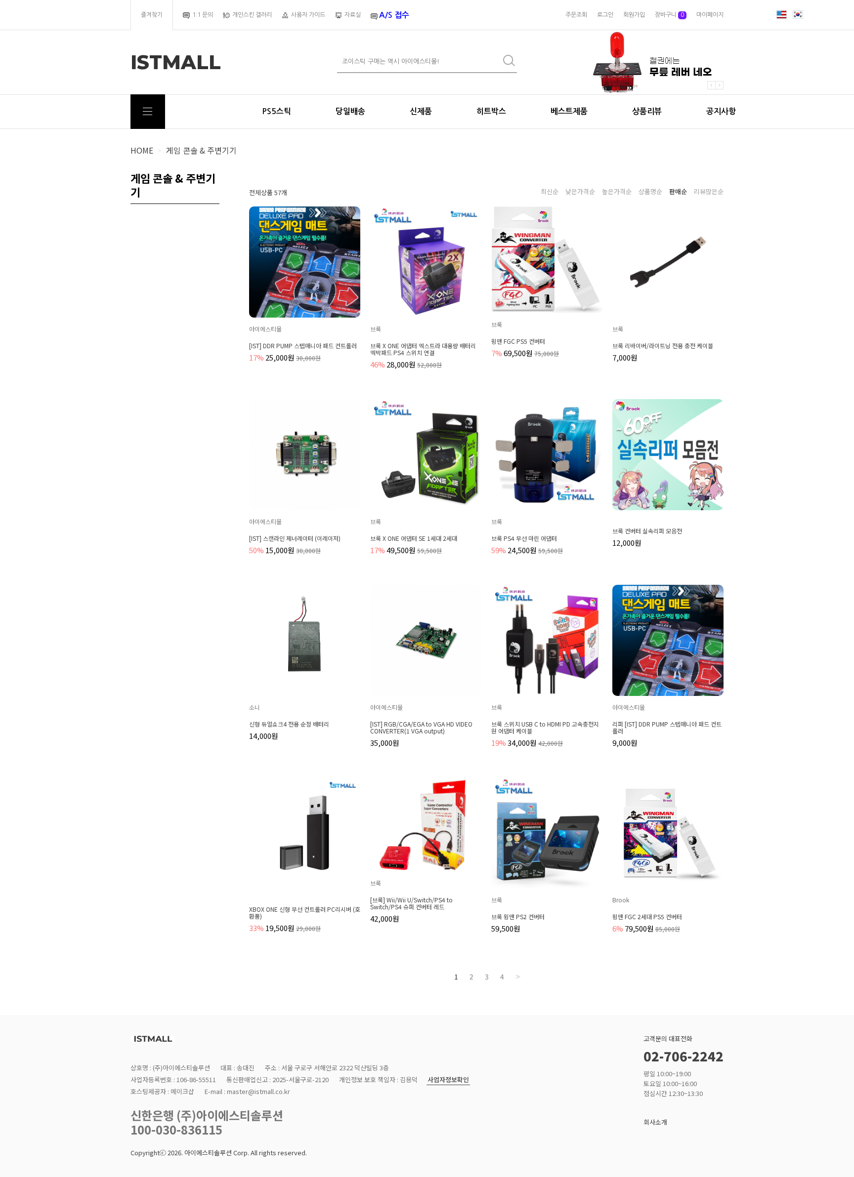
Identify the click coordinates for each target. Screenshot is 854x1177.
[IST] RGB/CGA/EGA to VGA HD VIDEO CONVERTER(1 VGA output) (421, 727)
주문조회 (576, 15)
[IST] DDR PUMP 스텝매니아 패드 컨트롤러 (303, 345)
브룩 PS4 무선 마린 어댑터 (524, 538)
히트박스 (491, 111)
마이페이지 (710, 15)
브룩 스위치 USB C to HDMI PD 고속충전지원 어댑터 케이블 (545, 727)
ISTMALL (175, 62)
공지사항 (721, 111)
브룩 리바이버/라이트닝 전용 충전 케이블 (662, 345)
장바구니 (669, 15)
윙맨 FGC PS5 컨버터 (518, 341)
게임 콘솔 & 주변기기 (201, 150)
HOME (141, 150)
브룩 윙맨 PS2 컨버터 (518, 916)
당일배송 (350, 111)
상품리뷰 (647, 111)
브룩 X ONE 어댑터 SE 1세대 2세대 (413, 538)
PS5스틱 (276, 111)
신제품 (421, 111)
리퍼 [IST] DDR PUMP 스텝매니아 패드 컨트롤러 (667, 727)
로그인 (605, 15)
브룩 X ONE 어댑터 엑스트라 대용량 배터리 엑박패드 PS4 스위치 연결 (423, 349)
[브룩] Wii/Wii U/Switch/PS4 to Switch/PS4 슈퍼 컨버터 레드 (411, 903)
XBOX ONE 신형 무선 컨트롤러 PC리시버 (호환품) (304, 913)
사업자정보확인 (448, 1080)
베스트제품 (569, 111)
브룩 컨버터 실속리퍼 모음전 (647, 531)
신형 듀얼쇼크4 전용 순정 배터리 (289, 724)
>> (516, 976)
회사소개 (655, 1122)
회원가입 (634, 15)
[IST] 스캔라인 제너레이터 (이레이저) (295, 538)
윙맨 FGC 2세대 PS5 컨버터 (647, 916)
